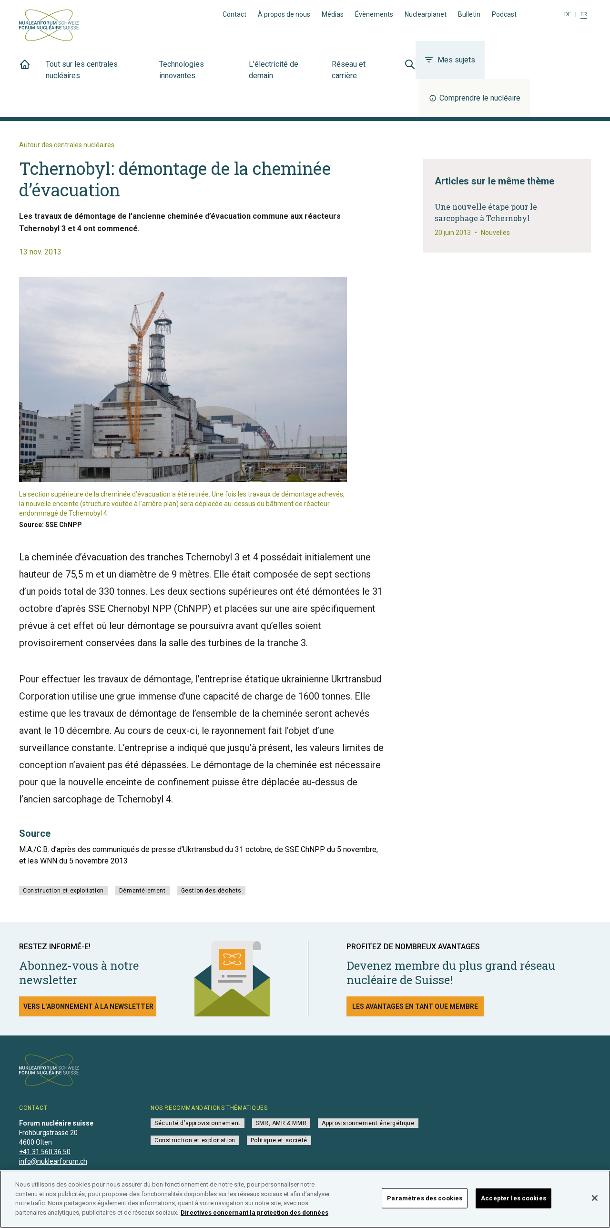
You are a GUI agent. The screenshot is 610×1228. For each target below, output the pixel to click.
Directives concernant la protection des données (254, 1212)
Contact (234, 14)
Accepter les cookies (513, 1198)
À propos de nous (284, 14)
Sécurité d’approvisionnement (197, 1123)
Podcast (504, 14)
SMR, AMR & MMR (281, 1123)
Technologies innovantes (181, 70)
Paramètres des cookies (424, 1198)
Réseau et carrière (349, 70)
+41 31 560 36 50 (45, 1152)
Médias (333, 14)
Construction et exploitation (63, 890)
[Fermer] (594, 1197)
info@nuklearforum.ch (53, 1161)
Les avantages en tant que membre (415, 1006)
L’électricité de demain (273, 70)
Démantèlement (142, 890)
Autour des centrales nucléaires (66, 145)
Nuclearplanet (426, 14)
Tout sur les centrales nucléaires (82, 70)
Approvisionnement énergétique (368, 1123)
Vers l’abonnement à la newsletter (88, 1006)
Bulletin (469, 14)
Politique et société (279, 1140)
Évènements (374, 14)
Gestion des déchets (211, 890)
